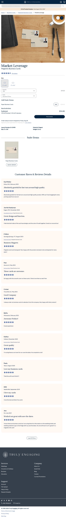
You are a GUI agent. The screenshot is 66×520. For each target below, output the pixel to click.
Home (3, 12)
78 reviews (14, 73)
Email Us (17, 503)
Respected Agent (7, 239)
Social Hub (37, 469)
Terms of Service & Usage (8, 511)
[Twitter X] (5, 500)
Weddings (4, 466)
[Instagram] (12, 500)
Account (3, 484)
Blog (35, 471)
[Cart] (64, 2)
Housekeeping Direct (8, 213)
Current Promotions (39, 476)
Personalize (49, 116)
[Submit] (63, 6)
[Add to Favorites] (58, 18)
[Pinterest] (9, 500)
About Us (37, 466)
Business (3, 471)
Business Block (7, 268)
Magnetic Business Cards (25, 12)
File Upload (4, 487)
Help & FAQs (4, 489)
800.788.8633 (7, 503)
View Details (28, 122)
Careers (36, 474)
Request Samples (6, 492)
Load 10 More (32, 438)
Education (4, 474)
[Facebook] (7, 500)
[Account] (61, 2)
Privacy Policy (5, 513)
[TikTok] (2, 500)
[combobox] (33, 6)
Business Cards (11, 12)
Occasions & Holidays (7, 469)
